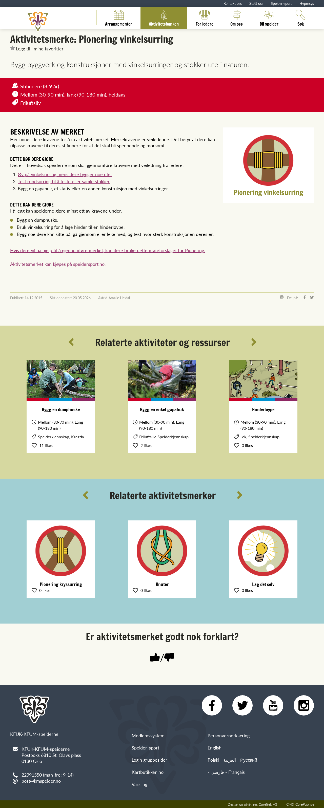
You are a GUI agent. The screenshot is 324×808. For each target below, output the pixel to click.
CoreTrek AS (268, 804)
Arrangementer (118, 23)
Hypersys (306, 3)
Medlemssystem (148, 735)
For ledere (204, 23)
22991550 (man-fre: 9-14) (48, 775)
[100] (155, 658)
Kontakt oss (233, 3)
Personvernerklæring (229, 735)
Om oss (236, 23)
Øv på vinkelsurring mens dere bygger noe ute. (65, 174)
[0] (169, 658)
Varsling (139, 784)
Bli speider (269, 23)
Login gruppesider (149, 760)
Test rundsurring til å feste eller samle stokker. (64, 181)
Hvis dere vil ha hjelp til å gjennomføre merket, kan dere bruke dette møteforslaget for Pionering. (107, 250)
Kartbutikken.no (148, 772)
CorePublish (304, 804)
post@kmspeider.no (41, 781)
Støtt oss (256, 3)
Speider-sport (281, 3)
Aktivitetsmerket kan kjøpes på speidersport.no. (58, 264)
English (214, 747)
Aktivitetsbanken (164, 23)
